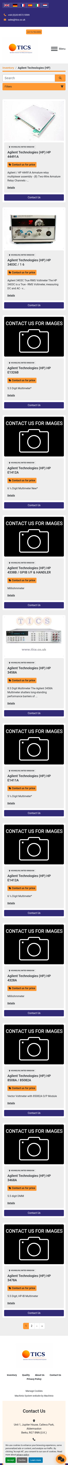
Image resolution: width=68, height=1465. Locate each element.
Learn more (35, 1460)
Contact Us (34, 197)
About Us (39, 1375)
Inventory (12, 1375)
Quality (26, 1375)
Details (11, 187)
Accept (10, 1460)
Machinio (48, 1395)
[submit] (60, 78)
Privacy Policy (34, 1379)
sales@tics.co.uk (16, 19)
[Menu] (54, 49)
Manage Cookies (34, 1391)
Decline (22, 1460)
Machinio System (23, 1395)
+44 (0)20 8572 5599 (18, 15)
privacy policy (23, 1454)
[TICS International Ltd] (34, 1355)
